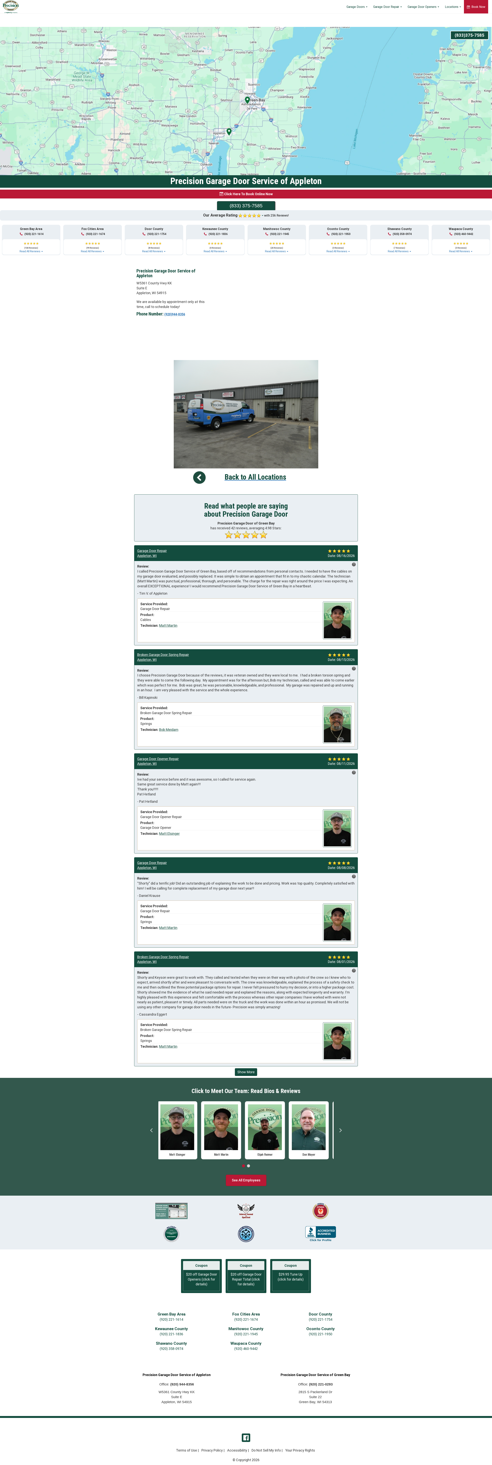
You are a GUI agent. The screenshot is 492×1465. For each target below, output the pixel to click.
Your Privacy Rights (300, 1450)
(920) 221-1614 (33, 234)
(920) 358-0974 (402, 234)
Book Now (478, 7)
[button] (31, 246)
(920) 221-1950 (340, 234)
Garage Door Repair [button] (386, 7)
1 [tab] (243, 1166)
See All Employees (246, 1180)
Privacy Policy (212, 1450)
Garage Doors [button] (356, 7)
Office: (176, 1384)
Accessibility (237, 1450)
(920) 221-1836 (218, 234)
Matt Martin (168, 625)
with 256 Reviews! (276, 215)
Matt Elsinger (169, 834)
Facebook (246, 1437)
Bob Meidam (168, 730)
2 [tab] (248, 1166)
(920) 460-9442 (463, 234)
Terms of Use (186, 1450)
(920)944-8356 (174, 314)
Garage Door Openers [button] (422, 7)
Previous (151, 1130)
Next (340, 1130)
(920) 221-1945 (279, 234)
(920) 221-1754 (156, 234)
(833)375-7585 (469, 35)
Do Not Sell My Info (266, 1450)
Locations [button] (452, 7)
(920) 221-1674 (95, 234)
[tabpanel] (180, 1129)
